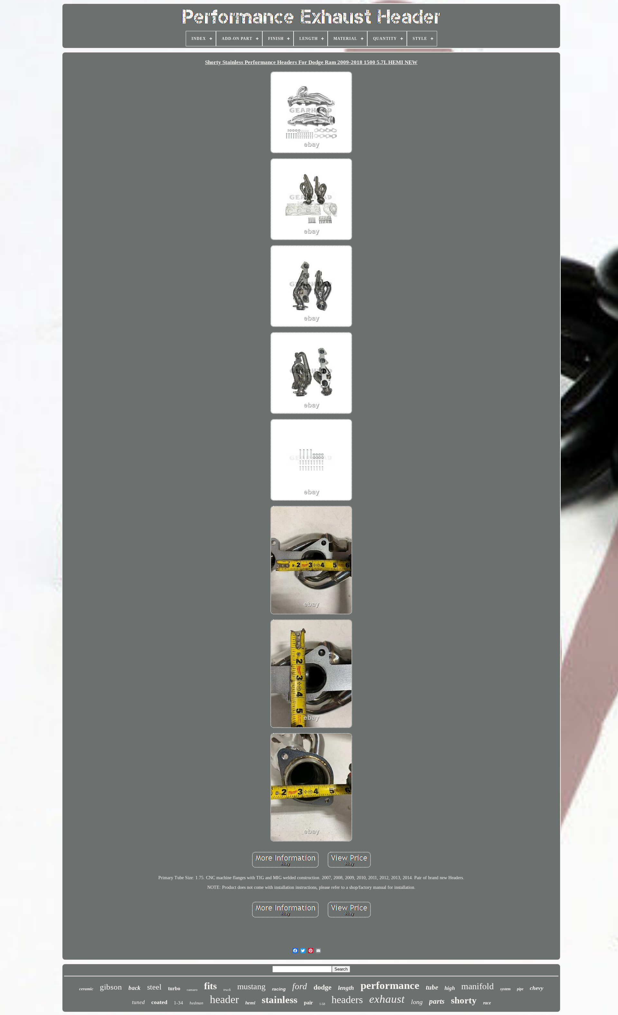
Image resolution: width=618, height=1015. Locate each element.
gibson (111, 986)
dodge (323, 987)
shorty (464, 1000)
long (417, 1001)
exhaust (387, 999)
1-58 (322, 1004)
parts (437, 1001)
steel (154, 987)
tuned (138, 1002)
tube (432, 987)
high (450, 988)
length (346, 987)
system (505, 989)
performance (389, 985)
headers (347, 999)
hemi (250, 1002)
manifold (477, 986)
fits (210, 986)
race (487, 1003)
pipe (520, 989)
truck (227, 990)
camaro (192, 990)
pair (308, 1002)
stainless (279, 999)
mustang (251, 986)
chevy (536, 988)
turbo (174, 988)
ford (299, 986)
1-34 (178, 1002)
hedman (196, 1003)
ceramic (86, 988)
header (224, 999)
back (134, 987)
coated (159, 1002)
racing (279, 989)
